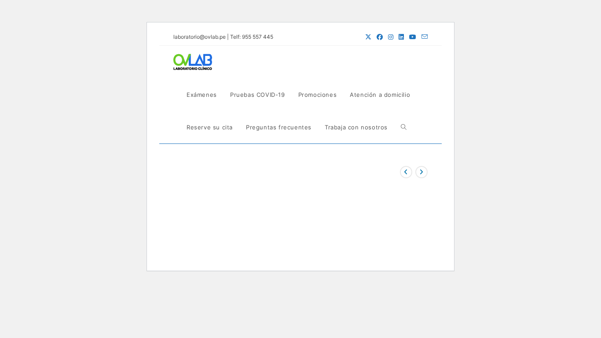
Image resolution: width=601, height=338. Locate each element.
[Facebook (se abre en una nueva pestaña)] (379, 37)
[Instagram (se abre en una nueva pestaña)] (390, 37)
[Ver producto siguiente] (421, 172)
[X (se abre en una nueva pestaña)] (368, 37)
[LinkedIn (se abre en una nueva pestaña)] (401, 37)
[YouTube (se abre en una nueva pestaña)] (413, 37)
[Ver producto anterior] (406, 172)
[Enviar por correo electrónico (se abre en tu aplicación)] (423, 37)
